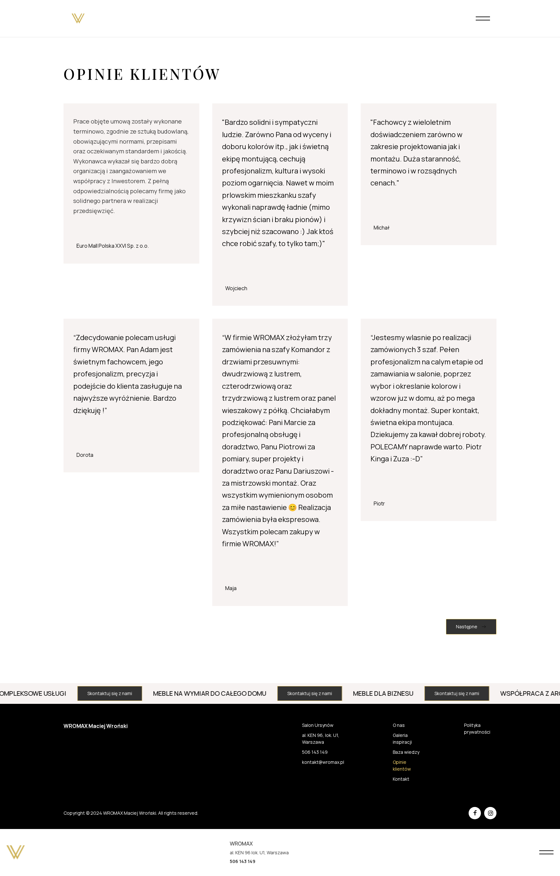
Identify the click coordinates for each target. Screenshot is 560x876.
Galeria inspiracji (402, 738)
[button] (483, 18)
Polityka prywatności (477, 728)
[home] (78, 18)
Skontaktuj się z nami (85, 693)
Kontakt (401, 779)
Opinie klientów (402, 765)
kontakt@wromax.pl (323, 762)
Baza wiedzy (406, 752)
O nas (399, 725)
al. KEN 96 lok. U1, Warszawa (259, 852)
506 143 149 (315, 752)
